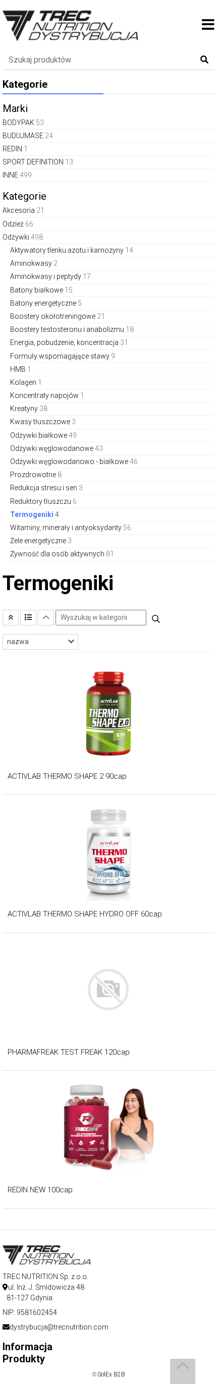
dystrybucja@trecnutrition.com (59, 1327)
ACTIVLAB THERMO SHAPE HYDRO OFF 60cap (85, 913)
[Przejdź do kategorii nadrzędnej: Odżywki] (11, 617)
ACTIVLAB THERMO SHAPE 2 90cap (67, 776)
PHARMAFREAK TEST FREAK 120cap (69, 1052)
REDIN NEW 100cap (40, 1189)
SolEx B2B (111, 1374)
